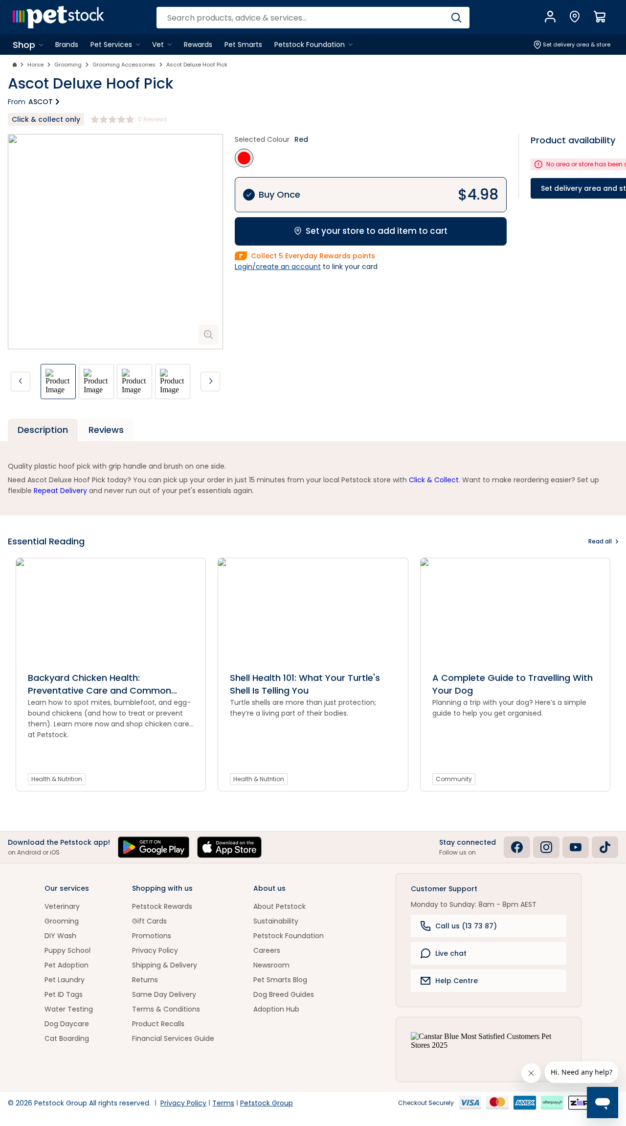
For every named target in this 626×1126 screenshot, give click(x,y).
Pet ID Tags (64, 994)
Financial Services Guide (173, 1038)
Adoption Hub (276, 1009)
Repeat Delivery (60, 490)
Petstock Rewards (162, 906)
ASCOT (40, 102)
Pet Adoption (67, 965)
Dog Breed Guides (283, 994)
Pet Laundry (65, 980)
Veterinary (62, 906)
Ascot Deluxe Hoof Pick (196, 64)
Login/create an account (278, 266)
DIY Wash (60, 936)
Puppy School (67, 950)
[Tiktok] (605, 847)
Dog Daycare (67, 1024)
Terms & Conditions (166, 1009)
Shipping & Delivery (164, 965)
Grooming (68, 64)
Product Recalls (158, 1024)
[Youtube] (575, 847)
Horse (35, 64)
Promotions (151, 936)
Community (454, 779)
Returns (145, 980)
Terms (223, 1103)
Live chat (451, 953)
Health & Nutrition (56, 779)
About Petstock (279, 906)
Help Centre (456, 981)
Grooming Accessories (124, 64)
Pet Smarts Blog (280, 980)
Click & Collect (434, 480)
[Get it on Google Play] (153, 847)
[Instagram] (546, 847)
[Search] (456, 17)
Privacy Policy (155, 950)
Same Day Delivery (164, 994)
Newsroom (271, 965)
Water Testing (69, 1009)
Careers (266, 950)
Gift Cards (149, 921)
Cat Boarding (67, 1038)
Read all (600, 541)
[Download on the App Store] (229, 847)
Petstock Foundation (288, 936)
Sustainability (275, 921)
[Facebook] (517, 847)
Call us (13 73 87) (466, 926)
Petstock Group (266, 1103)
